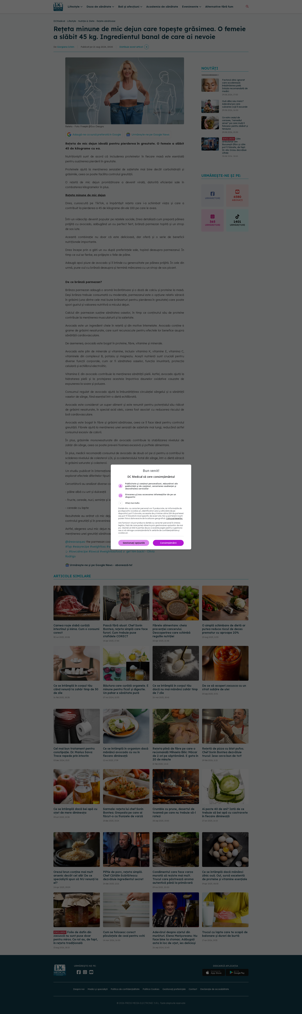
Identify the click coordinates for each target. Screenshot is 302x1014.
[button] (151, 503)
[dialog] (151, 507)
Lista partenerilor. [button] (174, 518)
